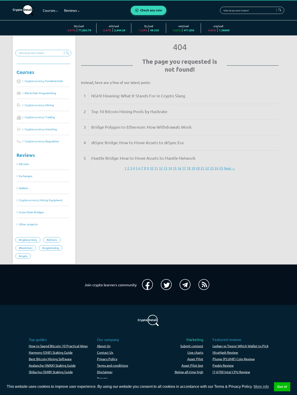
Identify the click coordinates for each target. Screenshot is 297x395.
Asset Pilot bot (192, 365)
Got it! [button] (282, 387)
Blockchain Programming (40, 93)
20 (198, 168)
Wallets (23, 188)
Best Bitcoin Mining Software (50, 359)
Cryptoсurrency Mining (39, 105)
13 (165, 168)
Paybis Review (223, 365)
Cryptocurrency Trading (40, 117)
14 (170, 168)
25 (221, 168)
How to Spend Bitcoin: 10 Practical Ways (58, 346)
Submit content (191, 346)
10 (151, 168)
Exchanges (25, 176)
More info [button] (261, 387)
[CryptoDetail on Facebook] (147, 284)
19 (193, 168)
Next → (229, 168)
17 (184, 168)
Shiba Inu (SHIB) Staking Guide (51, 372)
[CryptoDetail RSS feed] (203, 284)
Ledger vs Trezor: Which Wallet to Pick (240, 346)
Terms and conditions (112, 365)
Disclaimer (105, 372)
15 (175, 168)
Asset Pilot (195, 359)
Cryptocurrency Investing (41, 129)
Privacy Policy (107, 359)
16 (179, 168)
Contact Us (105, 352)
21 (202, 168)
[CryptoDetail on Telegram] (185, 284)
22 (207, 168)
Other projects (28, 224)
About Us (103, 346)
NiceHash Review (225, 352)
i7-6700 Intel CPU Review (231, 372)
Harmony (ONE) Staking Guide (51, 352)
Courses (25, 72)
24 (216, 168)
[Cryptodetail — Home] (23, 10)
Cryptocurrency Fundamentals (44, 81)
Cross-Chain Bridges (31, 212)
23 (212, 168)
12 (161, 168)
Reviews (25, 155)
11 (156, 168)
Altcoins (24, 164)
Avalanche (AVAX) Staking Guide (52, 365)
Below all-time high (189, 372)
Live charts (195, 352)
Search (280, 10)
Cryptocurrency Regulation (42, 141)
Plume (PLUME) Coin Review (234, 359)
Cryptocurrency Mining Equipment (41, 200)
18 (188, 168)
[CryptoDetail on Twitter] (166, 284)
